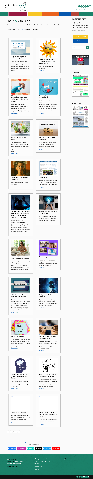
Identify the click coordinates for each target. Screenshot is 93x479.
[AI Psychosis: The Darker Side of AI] (48, 285)
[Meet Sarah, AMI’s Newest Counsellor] (20, 168)
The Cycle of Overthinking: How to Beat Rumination (47, 375)
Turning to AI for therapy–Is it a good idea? (48, 212)
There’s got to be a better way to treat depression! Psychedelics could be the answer (19, 98)
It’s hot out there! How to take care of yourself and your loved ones (47, 61)
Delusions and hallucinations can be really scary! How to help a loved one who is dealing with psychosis (20, 214)
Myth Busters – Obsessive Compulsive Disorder (47, 337)
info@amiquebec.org (15, 463)
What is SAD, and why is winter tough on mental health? (19, 376)
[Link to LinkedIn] (83, 6)
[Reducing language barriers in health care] (48, 86)
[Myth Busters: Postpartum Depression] (48, 128)
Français (89, 9)
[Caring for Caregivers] (20, 327)
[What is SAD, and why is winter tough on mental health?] (20, 365)
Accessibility (43, 257)
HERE (21, 29)
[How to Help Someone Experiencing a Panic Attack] (20, 247)
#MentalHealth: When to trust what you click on (19, 295)
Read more (14, 72)
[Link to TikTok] (86, 6)
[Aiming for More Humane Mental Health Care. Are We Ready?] (48, 403)
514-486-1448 (82, 9)
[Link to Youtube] (90, 6)
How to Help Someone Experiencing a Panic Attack (20, 258)
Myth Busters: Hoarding (19, 412)
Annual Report (43, 177)
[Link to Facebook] (79, 6)
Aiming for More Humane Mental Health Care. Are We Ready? (48, 414)
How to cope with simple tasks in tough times (19, 57)
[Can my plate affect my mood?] (20, 128)
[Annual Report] (48, 168)
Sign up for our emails (30, 442)
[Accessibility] (48, 247)
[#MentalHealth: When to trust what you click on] (20, 285)
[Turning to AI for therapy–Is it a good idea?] (48, 202)
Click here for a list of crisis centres (15, 468)
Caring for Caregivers (18, 336)
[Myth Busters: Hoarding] (20, 403)
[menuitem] (5, 14)
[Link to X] (88, 6)
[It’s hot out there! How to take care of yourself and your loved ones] (48, 49)
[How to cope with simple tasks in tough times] (20, 47)
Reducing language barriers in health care (48, 97)
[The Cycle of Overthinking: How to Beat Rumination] (48, 365)
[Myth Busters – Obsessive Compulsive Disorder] (48, 327)
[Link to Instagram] (81, 6)
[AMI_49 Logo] (15, 6)
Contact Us (74, 9)
